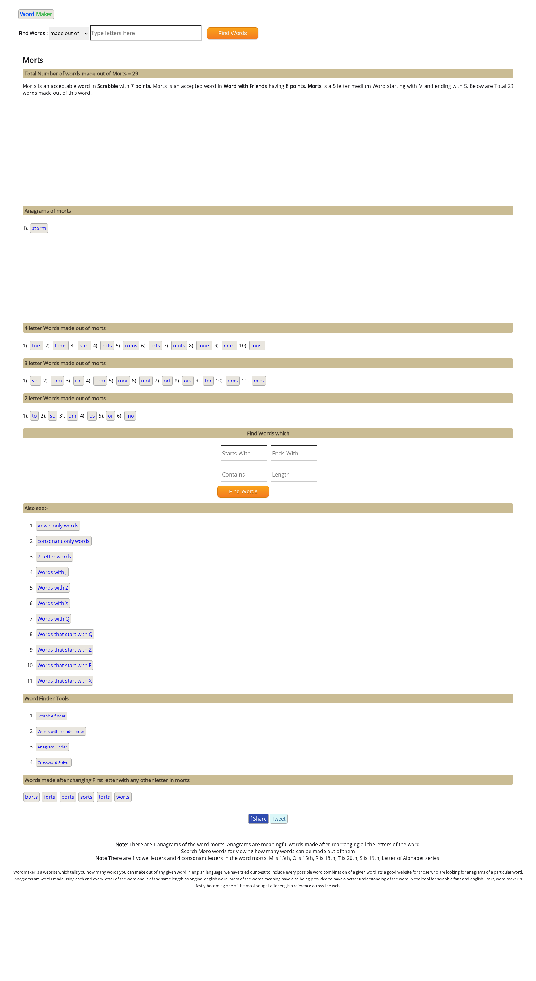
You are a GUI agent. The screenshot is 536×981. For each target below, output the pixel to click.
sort (84, 345)
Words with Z (53, 587)
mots (179, 345)
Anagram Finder (52, 747)
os (92, 415)
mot (146, 380)
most (257, 345)
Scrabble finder (51, 716)
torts (104, 796)
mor (123, 380)
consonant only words (64, 541)
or (110, 415)
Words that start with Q (65, 634)
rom (100, 380)
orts (155, 345)
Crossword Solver (54, 762)
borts (31, 796)
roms (131, 345)
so (53, 415)
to (34, 415)
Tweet (279, 818)
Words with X (53, 603)
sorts (86, 796)
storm (39, 228)
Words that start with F (64, 665)
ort (167, 380)
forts (49, 796)
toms (61, 345)
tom (57, 380)
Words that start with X (65, 680)
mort (229, 345)
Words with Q (53, 618)
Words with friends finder (61, 731)
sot (35, 380)
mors (204, 345)
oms (233, 380)
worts (123, 796)
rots (107, 345)
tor (208, 380)
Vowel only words (58, 525)
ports (67, 796)
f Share (258, 818)
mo (130, 415)
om (72, 415)
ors (188, 380)
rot (78, 380)
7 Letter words (54, 556)
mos (259, 380)
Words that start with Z (65, 649)
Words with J (52, 572)
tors (37, 345)
